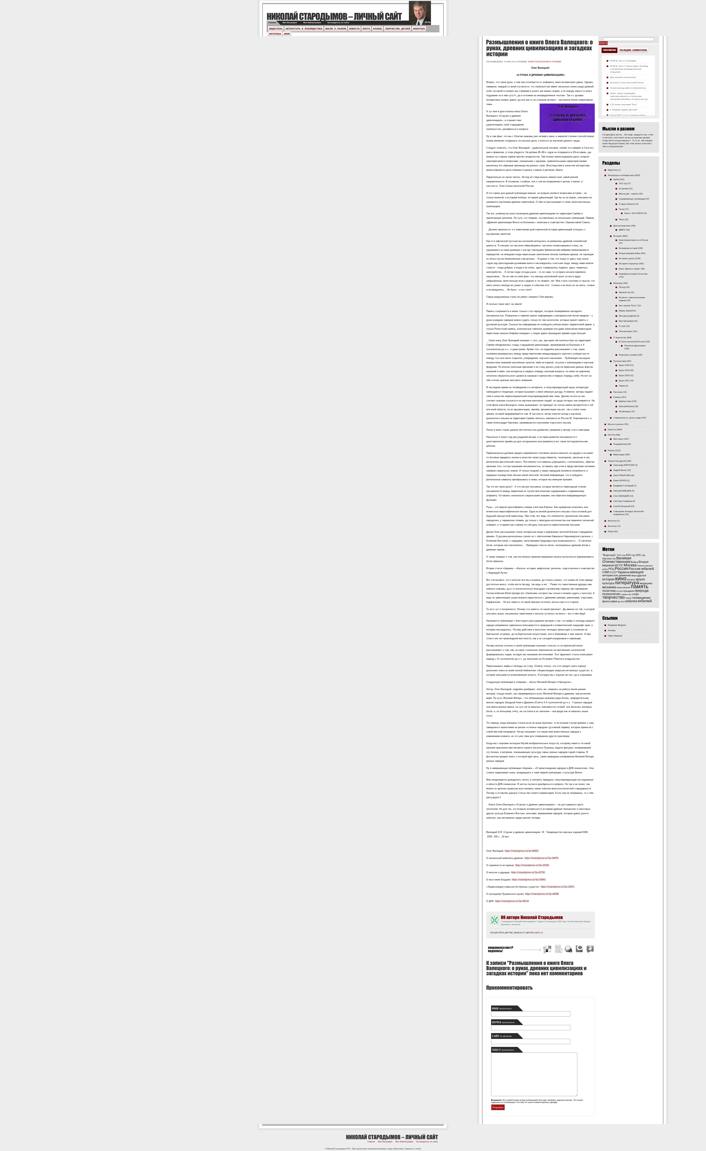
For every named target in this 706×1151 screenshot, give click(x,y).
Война (634, 562)
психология (611, 594)
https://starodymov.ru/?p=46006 (542, 894)
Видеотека (275, 28)
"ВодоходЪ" (609, 555)
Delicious (547, 949)
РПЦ (611, 568)
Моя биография (290, 23)
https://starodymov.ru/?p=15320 (532, 865)
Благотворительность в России (633, 240)
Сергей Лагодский (621, 506)
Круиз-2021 (624, 380)
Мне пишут (618, 439)
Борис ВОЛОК (620, 480)
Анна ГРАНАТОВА (621, 475)
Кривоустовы (625, 401)
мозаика (609, 587)
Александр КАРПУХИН (623, 465)
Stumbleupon (568, 949)
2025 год (640, 555)
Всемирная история (628, 248)
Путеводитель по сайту (338, 23)
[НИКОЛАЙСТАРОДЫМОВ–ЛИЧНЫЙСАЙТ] (334, 16)
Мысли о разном (335, 28)
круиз (640, 579)
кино (620, 578)
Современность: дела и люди (627, 418)
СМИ (605, 572)
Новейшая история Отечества (633, 274)
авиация (636, 572)
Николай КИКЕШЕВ (622, 491)
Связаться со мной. (413, 1148)
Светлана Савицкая (622, 501)
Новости (354, 28)
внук (634, 575)
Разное (377, 28)
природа (642, 590)
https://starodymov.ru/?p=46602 (522, 850)
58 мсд (622, 287)
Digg (558, 949)
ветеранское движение (616, 575)
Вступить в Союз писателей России (626, 82)
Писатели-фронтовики (634, 346)
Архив (616, 179)
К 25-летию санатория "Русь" (623, 104)
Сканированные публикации (632, 199)
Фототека (275, 33)
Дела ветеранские (621, 226)
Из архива (623, 188)
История (617, 236)
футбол (621, 601)
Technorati (579, 949)
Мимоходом (619, 454)
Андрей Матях (620, 470)
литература (627, 582)
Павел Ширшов (615, 636)
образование (623, 587)
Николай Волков (626, 406)
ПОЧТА (366, 28)
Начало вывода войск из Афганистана (628, 88)
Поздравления (620, 444)
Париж (622, 386)
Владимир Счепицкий (623, 486)
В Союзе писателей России (631, 341)
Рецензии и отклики (549, 61)
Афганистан (624, 292)
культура (608, 583)
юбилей (645, 601)
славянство (626, 594)
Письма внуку (625, 331)
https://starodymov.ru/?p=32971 (558, 886)
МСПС (619, 565)
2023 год (621, 555)
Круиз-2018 (624, 365)
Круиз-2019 (624, 370)
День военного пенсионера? (623, 77)
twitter (420, 15)
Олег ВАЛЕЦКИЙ (621, 496)
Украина (623, 572)
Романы (617, 397)
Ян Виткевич (625, 411)
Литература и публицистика (304, 28)
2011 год (623, 183)
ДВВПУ (622, 230)
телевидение (641, 598)
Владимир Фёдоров (617, 625)
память (639, 586)
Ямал (621, 219)
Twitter (590, 949)
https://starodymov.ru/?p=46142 (512, 901)
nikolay (538, 932)
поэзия (619, 591)
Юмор (287, 33)
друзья (641, 575)
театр (628, 598)
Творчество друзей (397, 28)
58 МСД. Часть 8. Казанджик (623, 61)
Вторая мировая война (629, 253)
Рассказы (617, 392)
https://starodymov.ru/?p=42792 (528, 872)
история (608, 579)
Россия (621, 568)
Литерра (612, 630)
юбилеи (631, 601)
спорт (635, 594)
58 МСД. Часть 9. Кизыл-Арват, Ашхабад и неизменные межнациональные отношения (629, 69)
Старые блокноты (627, 204)
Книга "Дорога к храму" (629, 269)
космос (631, 579)
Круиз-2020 (624, 375)
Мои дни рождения (627, 316)
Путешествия (619, 361)
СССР (613, 572)
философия (609, 601)
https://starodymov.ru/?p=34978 (541, 858)
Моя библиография (312, 23)
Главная (272, 23)
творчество (613, 597)
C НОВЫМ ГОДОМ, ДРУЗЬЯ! (623, 110)
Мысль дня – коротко (629, 194)
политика (609, 591)
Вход (427, 22)
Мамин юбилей (626, 311)
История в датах (626, 258)
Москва (630, 565)
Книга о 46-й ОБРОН (634, 213)
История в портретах (629, 264)
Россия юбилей (641, 569)
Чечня (622, 209)
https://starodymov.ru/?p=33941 (529, 879)
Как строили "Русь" (628, 305)
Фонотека (419, 28)
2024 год (630, 555)
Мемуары (617, 283)
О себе (622, 326)
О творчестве (619, 337)
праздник (628, 590)
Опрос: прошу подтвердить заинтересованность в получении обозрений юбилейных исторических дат (629, 96)
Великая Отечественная (616, 560)
